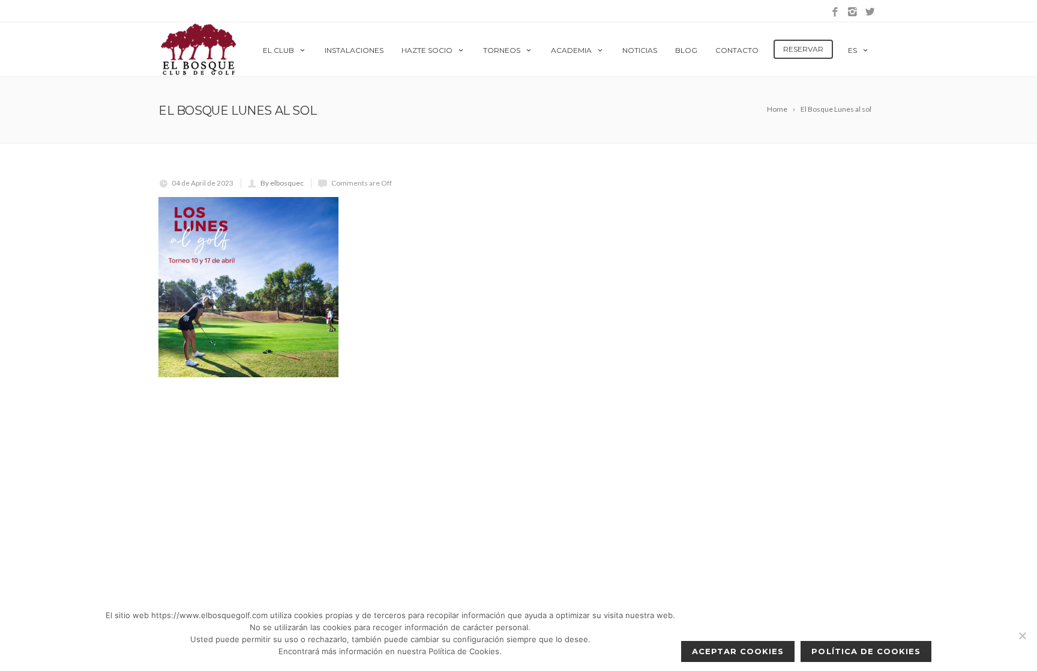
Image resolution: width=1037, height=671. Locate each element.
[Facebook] (835, 12)
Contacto (737, 50)
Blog (686, 50)
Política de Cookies (866, 651)
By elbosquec (282, 182)
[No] (1022, 636)
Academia (571, 50)
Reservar (803, 48)
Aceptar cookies (738, 651)
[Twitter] (870, 12)
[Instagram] (852, 12)
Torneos (501, 50)
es (852, 50)
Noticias (639, 50)
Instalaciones (354, 50)
